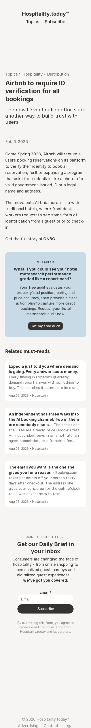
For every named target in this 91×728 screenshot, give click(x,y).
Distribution (58, 74)
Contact (51, 725)
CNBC (49, 238)
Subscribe (55, 21)
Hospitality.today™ (45, 14)
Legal (68, 725)
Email (45, 592)
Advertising (28, 725)
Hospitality (32, 74)
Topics (32, 21)
